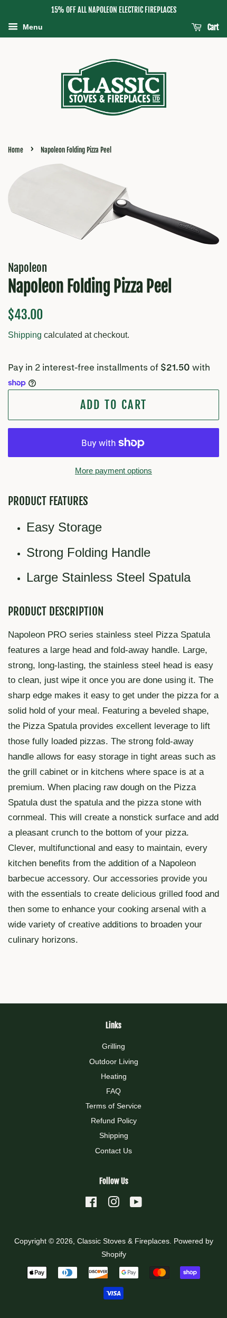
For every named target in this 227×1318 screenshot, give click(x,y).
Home (15, 150)
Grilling (113, 1046)
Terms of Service (113, 1106)
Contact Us (113, 1150)
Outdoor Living (113, 1061)
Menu (32, 27)
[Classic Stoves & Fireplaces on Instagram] (113, 1204)
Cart (212, 27)
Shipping (25, 334)
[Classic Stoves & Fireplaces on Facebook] (91, 1204)
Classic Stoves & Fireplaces (123, 1241)
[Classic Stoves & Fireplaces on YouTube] (136, 1204)
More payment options (113, 470)
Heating (114, 1076)
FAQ (113, 1091)
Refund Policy (114, 1120)
